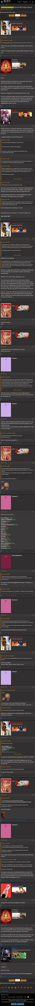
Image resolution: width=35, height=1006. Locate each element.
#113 (33, 652)
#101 (33, 37)
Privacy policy (19, 997)
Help (25, 997)
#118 (33, 900)
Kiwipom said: (5, 377)
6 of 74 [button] (17, 15)
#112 (33, 615)
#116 (33, 795)
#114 (33, 687)
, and (9, 106)
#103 (33, 125)
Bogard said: (5, 140)
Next (23, 15)
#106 (33, 346)
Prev (12, 15)
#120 (33, 964)
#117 (33, 840)
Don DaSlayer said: (6, 40)
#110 (33, 511)
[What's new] (29, 1)
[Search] (32, 1)
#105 (33, 319)
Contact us (3, 997)
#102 (33, 75)
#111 (33, 571)
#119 (33, 925)
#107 (33, 373)
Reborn (14, 948)
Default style (5, 994)
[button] (1, 1)
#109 (33, 462)
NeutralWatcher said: (7, 656)
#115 (33, 737)
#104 (33, 238)
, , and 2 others (12, 976)
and (7, 219)
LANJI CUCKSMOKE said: (8, 433)
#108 (33, 419)
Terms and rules (11, 997)
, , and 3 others (13, 55)
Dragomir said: (5, 708)
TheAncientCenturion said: (8, 859)
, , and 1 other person (13, 551)
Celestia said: (5, 466)
